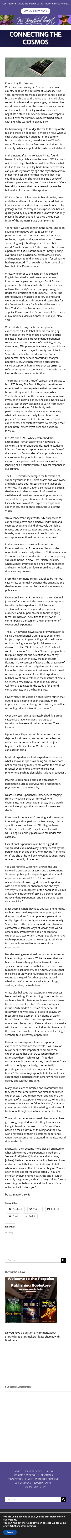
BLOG (50, 1471)
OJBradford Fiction (35, 1486)
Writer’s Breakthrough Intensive (33, 1482)
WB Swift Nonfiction (25, 1475)
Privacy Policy (15, 1479)
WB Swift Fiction (34, 1471)
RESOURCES (47, 1475)
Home (17, 1471)
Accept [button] (10, 1532)
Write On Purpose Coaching (43, 1479)
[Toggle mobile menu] (37, 27)
